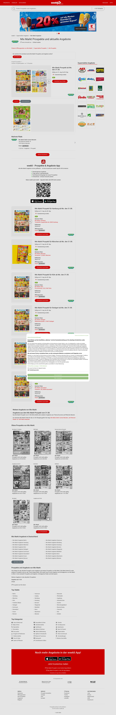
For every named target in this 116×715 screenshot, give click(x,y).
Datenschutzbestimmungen (81, 335)
